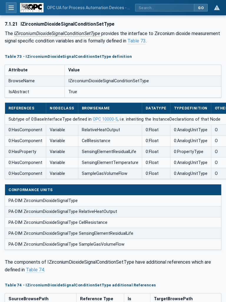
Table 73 (136, 41)
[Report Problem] (217, 7)
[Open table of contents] (11, 7)
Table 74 (35, 270)
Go (201, 8)
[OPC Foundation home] (32, 7)
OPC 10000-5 (105, 119)
